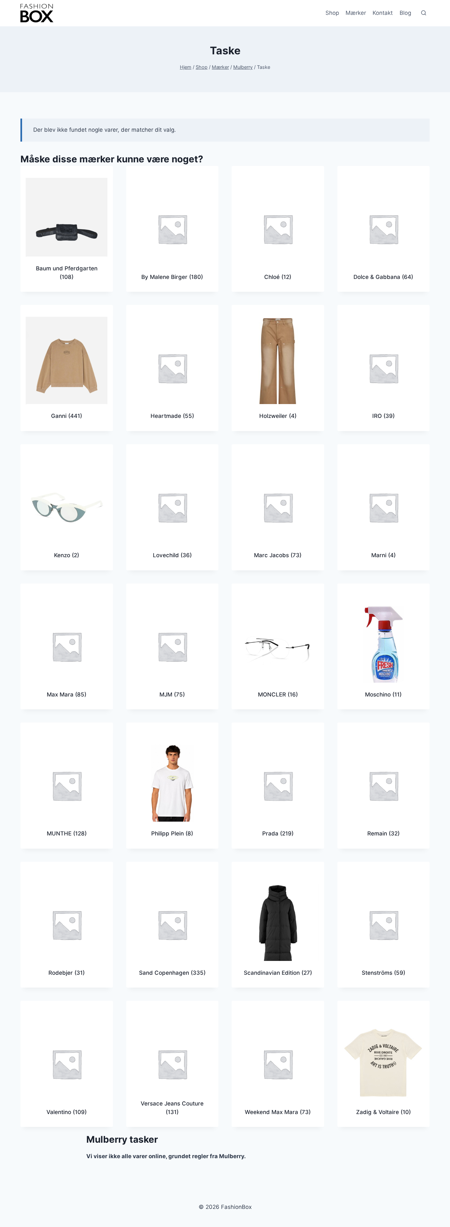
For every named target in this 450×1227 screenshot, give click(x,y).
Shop (332, 13)
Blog (405, 13)
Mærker (356, 13)
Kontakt (383, 13)
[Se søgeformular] (424, 13)
